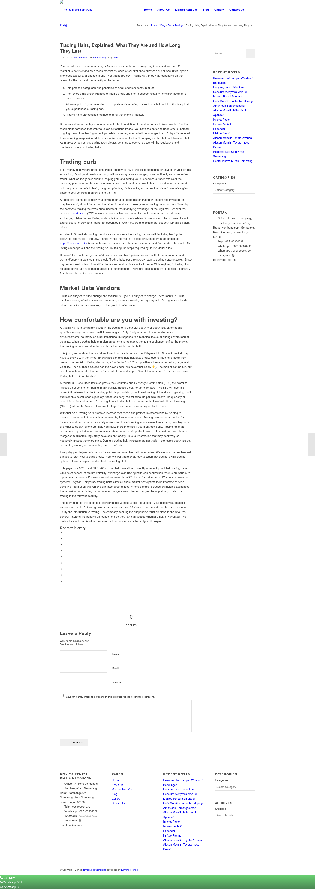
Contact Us (119, 803)
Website (117, 682)
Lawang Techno (129, 869)
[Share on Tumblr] (65, 563)
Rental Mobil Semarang (94, 869)
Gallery (116, 798)
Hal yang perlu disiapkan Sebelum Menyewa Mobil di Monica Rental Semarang (230, 91)
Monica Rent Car (122, 789)
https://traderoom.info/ (73, 243)
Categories (220, 183)
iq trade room (78, 213)
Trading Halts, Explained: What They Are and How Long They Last (120, 48)
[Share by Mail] (65, 581)
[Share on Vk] (65, 569)
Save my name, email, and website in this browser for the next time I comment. (110, 696)
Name (116, 654)
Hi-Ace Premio (222, 133)
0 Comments (80, 57)
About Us (117, 785)
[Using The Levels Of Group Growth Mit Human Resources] (3, 444)
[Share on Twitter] (65, 539)
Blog (63, 24)
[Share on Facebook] (65, 532)
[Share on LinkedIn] (65, 557)
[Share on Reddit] (65, 575)
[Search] (251, 9)
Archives (220, 809)
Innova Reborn (222, 119)
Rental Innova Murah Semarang (232, 161)
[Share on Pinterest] (65, 551)
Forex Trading (99, 57)
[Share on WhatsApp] (65, 545)
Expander (219, 129)
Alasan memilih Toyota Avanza (232, 138)
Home (115, 780)
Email (116, 668)
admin (116, 57)
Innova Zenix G (222, 124)
